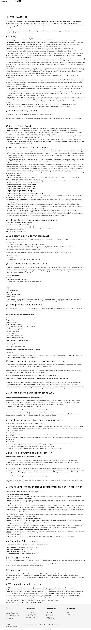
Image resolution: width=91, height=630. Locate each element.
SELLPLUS (15, 626)
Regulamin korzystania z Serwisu (51, 624)
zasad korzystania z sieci (40, 208)
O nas (10, 624)
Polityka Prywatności (38, 624)
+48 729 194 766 (50, 619)
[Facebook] (18, 1)
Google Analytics (10, 296)
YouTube (8, 277)
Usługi (20, 624)
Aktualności (25, 624)
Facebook (8, 289)
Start (7, 624)
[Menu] (89, 2)
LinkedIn (68, 614)
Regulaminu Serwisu (42, 31)
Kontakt (31, 624)
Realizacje (15, 624)
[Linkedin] (16, 1)
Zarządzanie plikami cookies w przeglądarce (21, 184)
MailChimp (9, 292)
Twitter (8, 287)
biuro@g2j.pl (49, 617)
